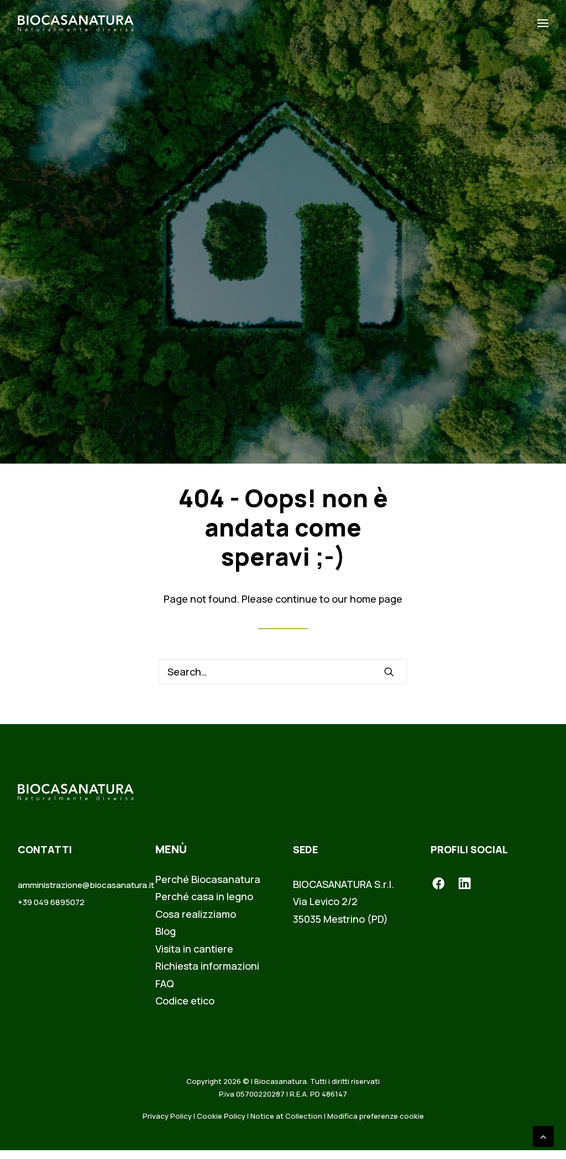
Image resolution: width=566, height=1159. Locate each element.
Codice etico (184, 1000)
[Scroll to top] (543, 1135)
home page (376, 598)
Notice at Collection (286, 1116)
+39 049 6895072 (51, 902)
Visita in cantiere (194, 948)
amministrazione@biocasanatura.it (86, 885)
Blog (165, 931)
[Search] (283, 671)
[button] (389, 672)
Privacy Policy (167, 1116)
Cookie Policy (221, 1116)
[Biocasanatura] (76, 23)
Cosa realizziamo (195, 914)
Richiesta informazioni (207, 965)
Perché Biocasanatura (207, 879)
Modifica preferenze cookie (375, 1116)
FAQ (164, 983)
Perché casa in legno (204, 896)
